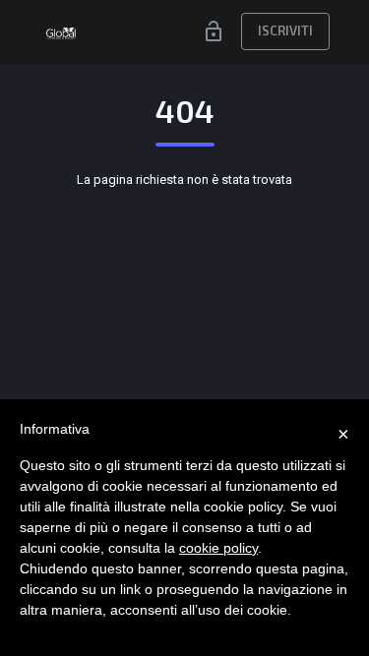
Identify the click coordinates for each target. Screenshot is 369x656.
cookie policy (218, 548)
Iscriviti (285, 30)
